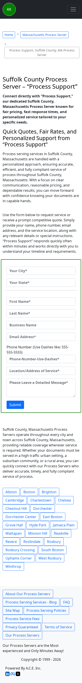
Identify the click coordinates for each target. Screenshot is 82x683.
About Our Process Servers (27, 593)
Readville (61, 533)
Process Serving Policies (46, 610)
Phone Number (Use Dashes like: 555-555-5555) (38, 350)
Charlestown (40, 500)
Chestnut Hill (16, 508)
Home (9, 35)
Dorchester (42, 508)
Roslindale (31, 541)
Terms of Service (58, 627)
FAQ (66, 602)
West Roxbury (49, 558)
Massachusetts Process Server (45, 35)
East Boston (53, 516)
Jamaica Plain (64, 525)
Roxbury (54, 541)
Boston (29, 492)
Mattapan (13, 533)
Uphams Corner (18, 558)
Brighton (49, 492)
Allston (11, 492)
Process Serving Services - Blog (31, 602)
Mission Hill (37, 533)
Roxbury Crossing (20, 549)
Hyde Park (37, 525)
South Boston (52, 549)
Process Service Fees (22, 618)
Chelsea (64, 500)
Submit (15, 404)
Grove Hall (14, 525)
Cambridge (14, 500)
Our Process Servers (22, 635)
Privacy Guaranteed (21, 627)
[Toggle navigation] (73, 9)
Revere (11, 541)
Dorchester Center (20, 516)
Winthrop (13, 566)
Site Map (12, 610)
